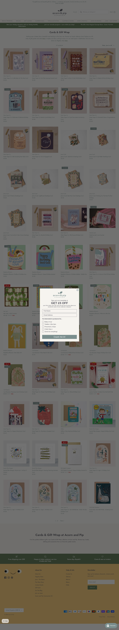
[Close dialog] (77, 290)
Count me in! (59, 337)
